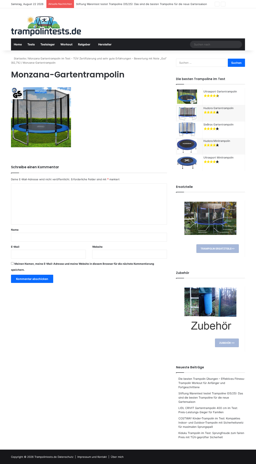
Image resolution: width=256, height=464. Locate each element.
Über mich (117, 456)
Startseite (19, 58)
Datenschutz (65, 456)
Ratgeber (84, 44)
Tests (31, 44)
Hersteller (105, 44)
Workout (66, 44)
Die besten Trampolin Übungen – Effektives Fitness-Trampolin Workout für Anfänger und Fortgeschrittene (211, 383)
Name (15, 229)
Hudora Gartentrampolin (218, 108)
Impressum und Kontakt (92, 456)
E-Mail (15, 246)
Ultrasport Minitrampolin (218, 157)
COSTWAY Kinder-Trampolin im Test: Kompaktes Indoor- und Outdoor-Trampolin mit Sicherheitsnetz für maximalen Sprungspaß (210, 422)
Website (97, 246)
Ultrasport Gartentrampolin (220, 91)
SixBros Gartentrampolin (218, 124)
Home (18, 44)
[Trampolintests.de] (46, 27)
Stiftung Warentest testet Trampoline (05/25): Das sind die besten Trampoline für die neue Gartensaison (210, 397)
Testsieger (47, 44)
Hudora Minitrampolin (216, 140)
